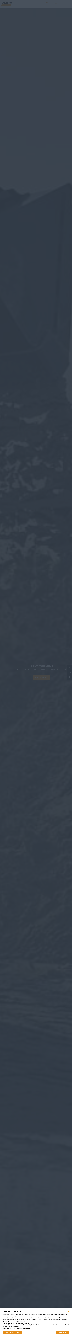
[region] (36, 1322)
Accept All (62, 1333)
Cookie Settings (12, 1333)
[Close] (68, 1311)
